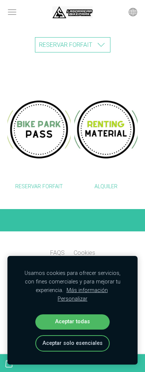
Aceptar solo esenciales (72, 343)
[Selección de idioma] (133, 12)
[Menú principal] (12, 12)
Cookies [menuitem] (84, 252)
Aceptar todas (72, 321)
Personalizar (72, 299)
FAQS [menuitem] (57, 252)
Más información (87, 290)
